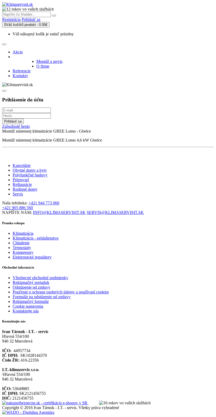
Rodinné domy (25, 189)
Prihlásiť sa (31, 19)
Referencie (22, 71)
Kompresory (23, 252)
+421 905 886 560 (17, 207)
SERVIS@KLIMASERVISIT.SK (115, 212)
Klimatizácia (23, 233)
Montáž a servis (49, 61)
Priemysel (21, 179)
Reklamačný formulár (31, 301)
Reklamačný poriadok (31, 282)
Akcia (18, 52)
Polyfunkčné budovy (30, 175)
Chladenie (21, 243)
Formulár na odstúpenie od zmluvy (42, 296)
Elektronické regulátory (32, 257)
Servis (18, 194)
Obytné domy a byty (30, 170)
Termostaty (22, 247)
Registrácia (11, 19)
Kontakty (20, 75)
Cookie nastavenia (28, 306)
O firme (42, 66)
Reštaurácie (22, 184)
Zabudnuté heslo (16, 126)
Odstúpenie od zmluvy (31, 287)
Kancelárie (22, 165)
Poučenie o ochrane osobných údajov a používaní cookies (61, 292)
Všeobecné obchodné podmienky (40, 277)
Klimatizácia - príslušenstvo (35, 238)
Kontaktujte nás (26, 311)
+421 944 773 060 (43, 203)
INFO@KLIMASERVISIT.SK (59, 212)
